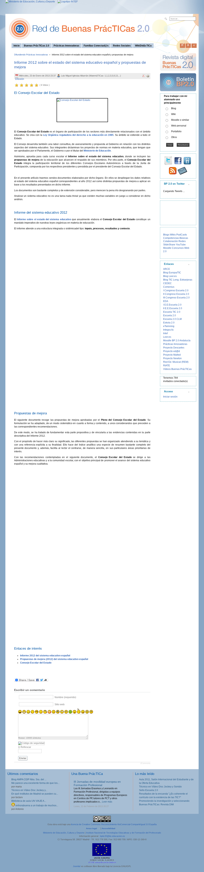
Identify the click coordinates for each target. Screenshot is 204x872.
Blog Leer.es (170, 276)
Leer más (107, 801)
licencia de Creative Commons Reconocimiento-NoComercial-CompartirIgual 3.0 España (114, 824)
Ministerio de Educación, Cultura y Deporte (63, 832)
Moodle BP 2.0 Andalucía (176, 340)
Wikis (173, 234)
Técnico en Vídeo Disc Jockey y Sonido (160, 786)
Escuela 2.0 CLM (172, 319)
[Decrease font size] (194, 44)
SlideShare (169, 244)
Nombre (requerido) (65, 697)
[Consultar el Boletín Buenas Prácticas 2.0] (178, 92)
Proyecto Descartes (173, 347)
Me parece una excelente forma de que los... (35, 783)
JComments (145, 763)
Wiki (173, 114)
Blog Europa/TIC (172, 272)
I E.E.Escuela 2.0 (172, 304)
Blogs (166, 234)
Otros (174, 137)
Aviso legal (91, 828)
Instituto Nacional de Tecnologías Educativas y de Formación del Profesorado (123, 832)
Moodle (167, 248)
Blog (173, 108)
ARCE (166, 269)
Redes (182, 241)
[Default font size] (188, 44)
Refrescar (26, 747)
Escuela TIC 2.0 (171, 312)
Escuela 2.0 (169, 315)
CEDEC (167, 283)
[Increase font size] (182, 44)
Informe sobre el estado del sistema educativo (44, 219)
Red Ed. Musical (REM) (175, 362)
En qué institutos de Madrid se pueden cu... (34, 793)
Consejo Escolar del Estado (35, 662)
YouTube (181, 244)
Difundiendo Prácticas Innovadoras (31, 54)
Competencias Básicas (175, 238)
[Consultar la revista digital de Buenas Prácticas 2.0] (178, 72)
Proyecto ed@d (171, 351)
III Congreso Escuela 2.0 (176, 297)
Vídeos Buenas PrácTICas (177, 369)
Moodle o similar (180, 120)
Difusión (19, 79)
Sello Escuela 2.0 (148, 790)
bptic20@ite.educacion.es (112, 836)
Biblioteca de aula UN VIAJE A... (28, 801)
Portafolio (176, 131)
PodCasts (181, 234)
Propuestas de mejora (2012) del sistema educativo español (54, 659)
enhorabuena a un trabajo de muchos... (36, 805)
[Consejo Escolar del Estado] (82, 110)
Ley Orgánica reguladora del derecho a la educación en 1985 (78, 135)
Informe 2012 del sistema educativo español (45, 655)
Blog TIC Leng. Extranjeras (177, 279)
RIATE (166, 365)
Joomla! (76, 866)
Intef (165, 333)
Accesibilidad (108, 828)
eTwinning (168, 326)
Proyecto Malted (172, 354)
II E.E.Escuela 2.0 (172, 308)
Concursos (178, 248)
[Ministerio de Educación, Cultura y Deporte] (30, 1)
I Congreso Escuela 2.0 (175, 290)
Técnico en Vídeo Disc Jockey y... (29, 790)
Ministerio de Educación (97, 150)
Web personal (178, 125)
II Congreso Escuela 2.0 (176, 294)
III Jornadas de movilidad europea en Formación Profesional (97, 783)
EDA (165, 301)
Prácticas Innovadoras (175, 344)
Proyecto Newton (172, 358)
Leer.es (167, 337)
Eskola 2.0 (169, 322)
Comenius (168, 287)
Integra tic (168, 329)
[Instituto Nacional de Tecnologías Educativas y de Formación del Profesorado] (67, 1)
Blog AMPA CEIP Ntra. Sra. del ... (28, 779)
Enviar (22, 758)
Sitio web (60, 704)
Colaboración (170, 241)
